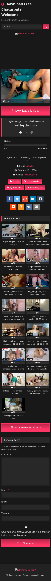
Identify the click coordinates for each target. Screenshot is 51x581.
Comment (6, 454)
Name (5, 490)
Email (4, 502)
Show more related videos (25, 427)
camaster (29, 166)
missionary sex (36, 187)
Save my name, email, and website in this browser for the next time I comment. (25, 533)
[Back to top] (43, 573)
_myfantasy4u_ (30, 175)
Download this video (27, 110)
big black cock (16, 187)
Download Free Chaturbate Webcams (16, 9)
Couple (16, 181)
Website (5, 513)
